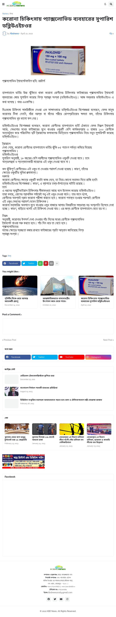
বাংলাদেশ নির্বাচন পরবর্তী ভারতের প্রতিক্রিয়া (38, 388)
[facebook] (48, 599)
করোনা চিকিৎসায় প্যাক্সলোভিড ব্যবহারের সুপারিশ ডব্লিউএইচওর (95, 300)
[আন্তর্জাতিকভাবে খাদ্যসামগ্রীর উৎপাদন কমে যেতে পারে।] (57, 286)
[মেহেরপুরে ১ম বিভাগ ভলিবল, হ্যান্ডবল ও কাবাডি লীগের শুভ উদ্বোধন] (99, 429)
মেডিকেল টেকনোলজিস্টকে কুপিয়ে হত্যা (37, 376)
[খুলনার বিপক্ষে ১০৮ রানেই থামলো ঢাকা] (44, 429)
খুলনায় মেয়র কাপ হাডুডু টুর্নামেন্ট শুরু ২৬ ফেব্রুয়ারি (16, 438)
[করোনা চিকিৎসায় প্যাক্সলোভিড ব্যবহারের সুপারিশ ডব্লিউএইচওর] (96, 286)
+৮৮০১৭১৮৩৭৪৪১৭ (54, 586)
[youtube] (61, 599)
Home (5, 14)
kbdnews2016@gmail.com (60, 592)
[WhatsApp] (40, 263)
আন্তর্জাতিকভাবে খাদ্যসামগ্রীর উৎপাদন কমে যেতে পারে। (56, 300)
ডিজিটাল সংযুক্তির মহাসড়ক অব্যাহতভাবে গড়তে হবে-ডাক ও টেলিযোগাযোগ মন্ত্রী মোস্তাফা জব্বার (61, 400)
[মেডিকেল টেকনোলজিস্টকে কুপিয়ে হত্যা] (12, 379)
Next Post (107, 340)
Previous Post (10, 340)
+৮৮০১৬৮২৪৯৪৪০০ (68, 586)
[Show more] (56, 263)
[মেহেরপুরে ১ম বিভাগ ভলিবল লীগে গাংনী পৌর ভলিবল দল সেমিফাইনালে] (71, 429)
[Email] (51, 263)
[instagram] (67, 599)
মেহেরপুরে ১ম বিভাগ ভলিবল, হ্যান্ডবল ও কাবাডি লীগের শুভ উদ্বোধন (98, 440)
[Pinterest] (45, 263)
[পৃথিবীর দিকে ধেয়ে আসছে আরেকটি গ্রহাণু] (19, 286)
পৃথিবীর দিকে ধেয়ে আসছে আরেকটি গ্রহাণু (16, 300)
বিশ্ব (11, 14)
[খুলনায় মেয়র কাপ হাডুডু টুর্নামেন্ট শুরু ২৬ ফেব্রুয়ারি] (17, 429)
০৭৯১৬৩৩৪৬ (62, 589)
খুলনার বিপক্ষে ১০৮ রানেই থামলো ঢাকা (43, 438)
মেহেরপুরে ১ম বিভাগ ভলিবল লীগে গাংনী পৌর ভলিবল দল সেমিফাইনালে (71, 440)
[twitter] (54, 599)
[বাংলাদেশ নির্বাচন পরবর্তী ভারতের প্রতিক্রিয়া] (12, 391)
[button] (3, 4)
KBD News (52, 611)
